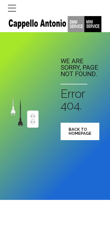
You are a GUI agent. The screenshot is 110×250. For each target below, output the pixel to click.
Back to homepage (80, 131)
